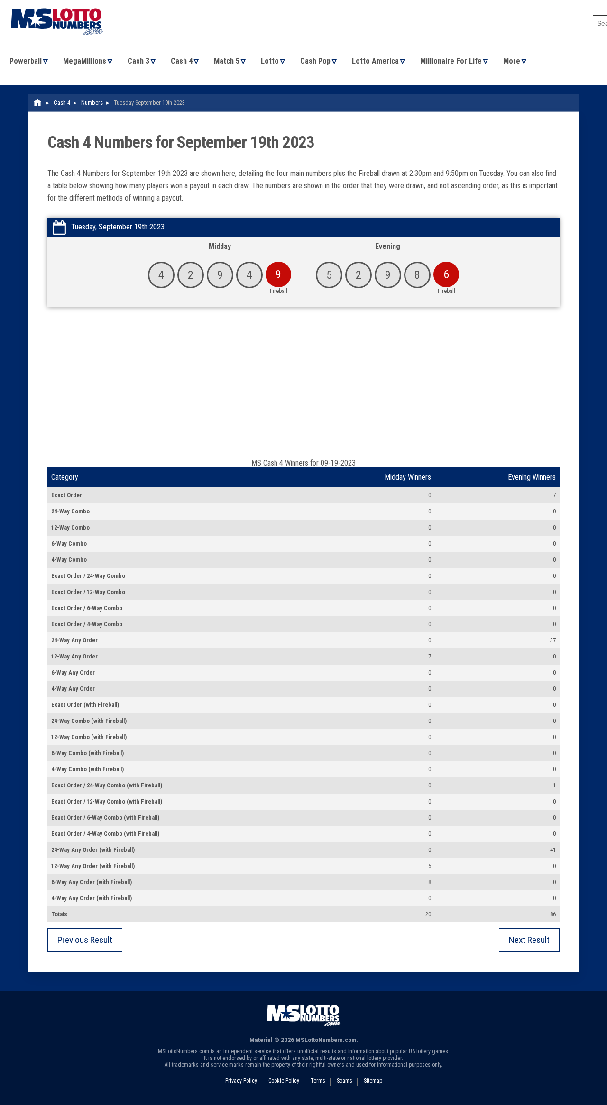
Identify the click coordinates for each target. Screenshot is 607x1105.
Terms (318, 1081)
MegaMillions (84, 60)
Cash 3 (138, 60)
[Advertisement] (303, 387)
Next (529, 939)
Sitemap (373, 1081)
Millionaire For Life (451, 60)
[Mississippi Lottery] (38, 102)
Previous (84, 939)
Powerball (25, 60)
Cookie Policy (283, 1081)
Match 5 (226, 60)
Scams (344, 1081)
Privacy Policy (241, 1081)
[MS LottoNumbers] (56, 4)
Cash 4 (182, 60)
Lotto (270, 60)
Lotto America (375, 60)
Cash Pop (315, 60)
